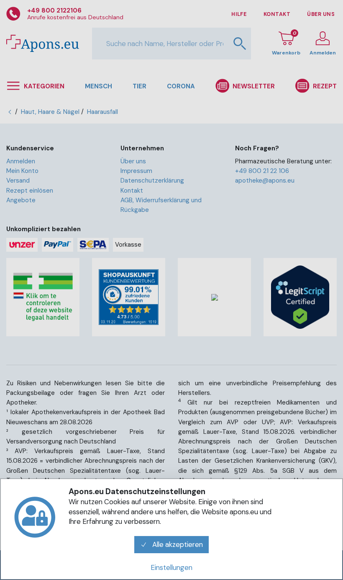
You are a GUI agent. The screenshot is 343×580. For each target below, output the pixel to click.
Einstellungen (171, 567)
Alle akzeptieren (177, 544)
